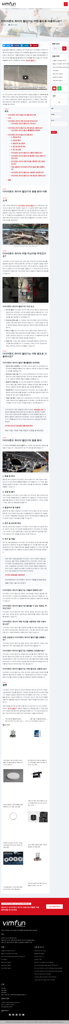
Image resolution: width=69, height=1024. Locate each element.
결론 (9, 180)
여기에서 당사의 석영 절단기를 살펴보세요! (19, 425)
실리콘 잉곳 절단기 (58, 77)
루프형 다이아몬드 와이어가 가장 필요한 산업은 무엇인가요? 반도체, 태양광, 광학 (12, 845)
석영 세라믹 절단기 (58, 80)
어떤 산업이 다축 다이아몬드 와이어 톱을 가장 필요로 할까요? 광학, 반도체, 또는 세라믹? (13, 762)
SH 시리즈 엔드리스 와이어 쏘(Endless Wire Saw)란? (48, 968)
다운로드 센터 (38, 959)
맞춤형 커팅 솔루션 (39, 953)
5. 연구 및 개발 (16, 149)
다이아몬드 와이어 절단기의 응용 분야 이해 (22, 115)
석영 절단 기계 (38, 409)
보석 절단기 (56, 70)
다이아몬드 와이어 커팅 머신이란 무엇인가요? (23, 121)
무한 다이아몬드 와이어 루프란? (42, 974)
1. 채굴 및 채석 (16, 137)
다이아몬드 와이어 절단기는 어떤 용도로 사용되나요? (25, 128)
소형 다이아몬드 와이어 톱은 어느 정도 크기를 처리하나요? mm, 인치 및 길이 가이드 (37, 803)
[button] (7, 45)
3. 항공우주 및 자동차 (18, 143)
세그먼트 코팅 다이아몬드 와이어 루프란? (45, 977)
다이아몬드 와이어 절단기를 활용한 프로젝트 (25, 130)
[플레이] (25, 77)
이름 (52, 108)
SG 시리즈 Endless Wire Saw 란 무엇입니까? (13, 956)
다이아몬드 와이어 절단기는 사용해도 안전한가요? (27, 172)
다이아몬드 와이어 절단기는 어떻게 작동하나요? (26, 152)
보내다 (54, 132)
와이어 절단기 (12, 708)
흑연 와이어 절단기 (58, 73)
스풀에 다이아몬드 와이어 (59, 60)
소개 (9, 118)
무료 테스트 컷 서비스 (40, 950)
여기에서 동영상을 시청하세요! (15, 575)
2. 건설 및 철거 (16, 140)
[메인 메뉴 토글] (66, 4)
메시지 (52, 120)
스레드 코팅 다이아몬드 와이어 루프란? (44, 980)
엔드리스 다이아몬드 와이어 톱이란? (44, 962)
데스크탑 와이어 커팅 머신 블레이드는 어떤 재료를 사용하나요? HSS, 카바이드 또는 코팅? (37, 762)
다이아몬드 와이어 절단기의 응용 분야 (20, 134)
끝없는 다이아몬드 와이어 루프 (9, 953)
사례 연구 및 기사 (39, 956)
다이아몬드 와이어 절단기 (26, 205)
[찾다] (64, 48)
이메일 (53, 114)
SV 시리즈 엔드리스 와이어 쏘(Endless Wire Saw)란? (48, 971)
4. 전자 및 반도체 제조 (18, 146)
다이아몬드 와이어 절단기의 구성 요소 (23, 123)
